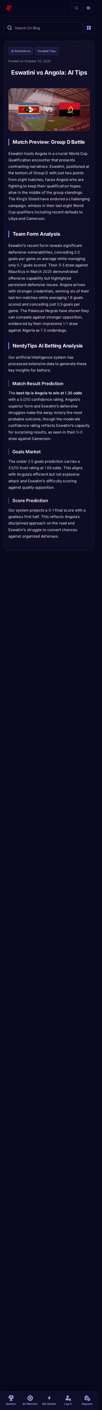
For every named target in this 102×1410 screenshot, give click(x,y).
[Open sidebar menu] (89, 27)
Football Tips (47, 51)
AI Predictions (20, 51)
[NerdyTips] (9, 8)
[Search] (76, 8)
